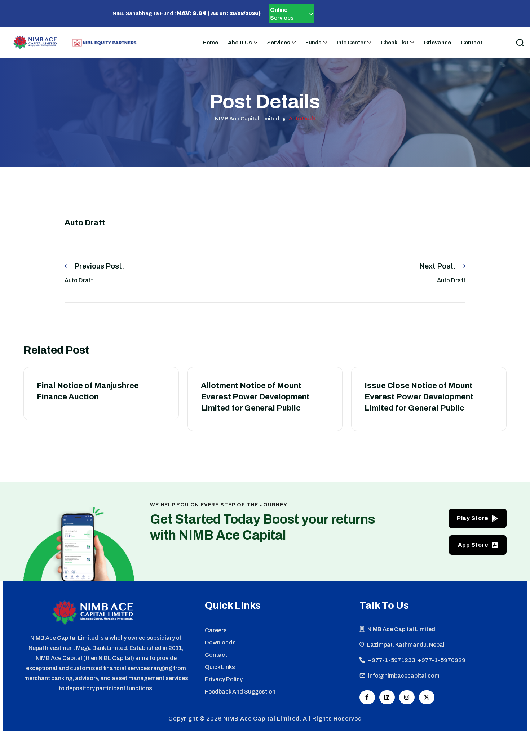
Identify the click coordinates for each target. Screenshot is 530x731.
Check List (394, 42)
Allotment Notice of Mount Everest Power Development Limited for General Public (255, 396)
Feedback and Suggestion (240, 691)
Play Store (472, 518)
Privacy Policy (224, 679)
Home (210, 42)
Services (278, 42)
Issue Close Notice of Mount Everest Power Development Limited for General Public (419, 396)
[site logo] (35, 42)
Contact (471, 42)
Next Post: (437, 266)
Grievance (437, 42)
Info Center (351, 42)
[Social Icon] (367, 697)
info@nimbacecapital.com (404, 676)
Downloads (220, 642)
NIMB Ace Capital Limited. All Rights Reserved (292, 719)
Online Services (282, 14)
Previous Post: (99, 266)
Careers (216, 630)
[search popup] (520, 42)
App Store (473, 545)
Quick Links (220, 667)
